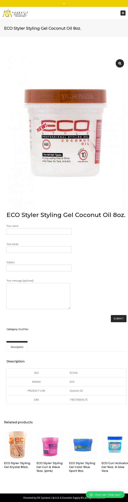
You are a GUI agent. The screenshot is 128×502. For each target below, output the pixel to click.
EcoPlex (23, 329)
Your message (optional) (20, 280)
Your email (12, 244)
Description (17, 347)
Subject (10, 262)
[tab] (17, 347)
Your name (12, 225)
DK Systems (43, 497)
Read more (18, 445)
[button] (105, 494)
